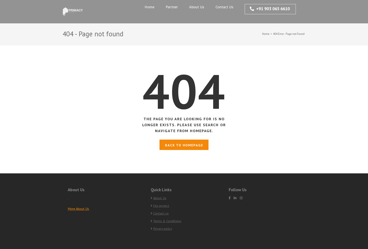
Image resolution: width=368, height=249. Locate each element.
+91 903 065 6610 (273, 8)
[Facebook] (229, 198)
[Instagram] (241, 198)
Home (149, 6)
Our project (161, 206)
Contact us (161, 213)
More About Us (78, 209)
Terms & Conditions (167, 221)
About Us (196, 6)
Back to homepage (184, 145)
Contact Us (224, 6)
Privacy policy (162, 228)
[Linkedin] (235, 198)
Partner (172, 6)
